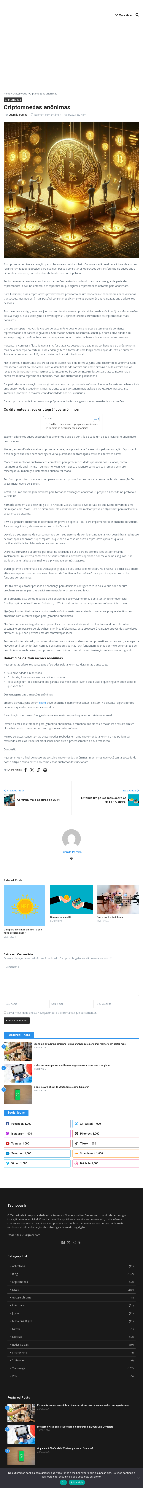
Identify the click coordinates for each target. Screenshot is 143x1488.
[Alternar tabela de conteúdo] (94, 419)
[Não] (138, 1478)
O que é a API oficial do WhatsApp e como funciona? (61, 1087)
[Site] (71, 858)
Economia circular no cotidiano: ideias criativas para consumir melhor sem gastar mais (80, 1044)
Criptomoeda (19, 93)
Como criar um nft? (60, 917)
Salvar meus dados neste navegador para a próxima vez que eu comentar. (52, 1012)
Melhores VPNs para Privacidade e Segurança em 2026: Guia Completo (72, 1065)
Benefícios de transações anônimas (68, 428)
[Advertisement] (71, 58)
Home (7, 93)
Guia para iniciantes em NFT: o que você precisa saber (23, 931)
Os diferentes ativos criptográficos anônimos (73, 424)
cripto (42, 702)
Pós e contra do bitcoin (110, 917)
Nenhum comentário (46, 114)
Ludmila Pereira (18, 114)
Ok (63, 1482)
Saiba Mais (77, 1482)
